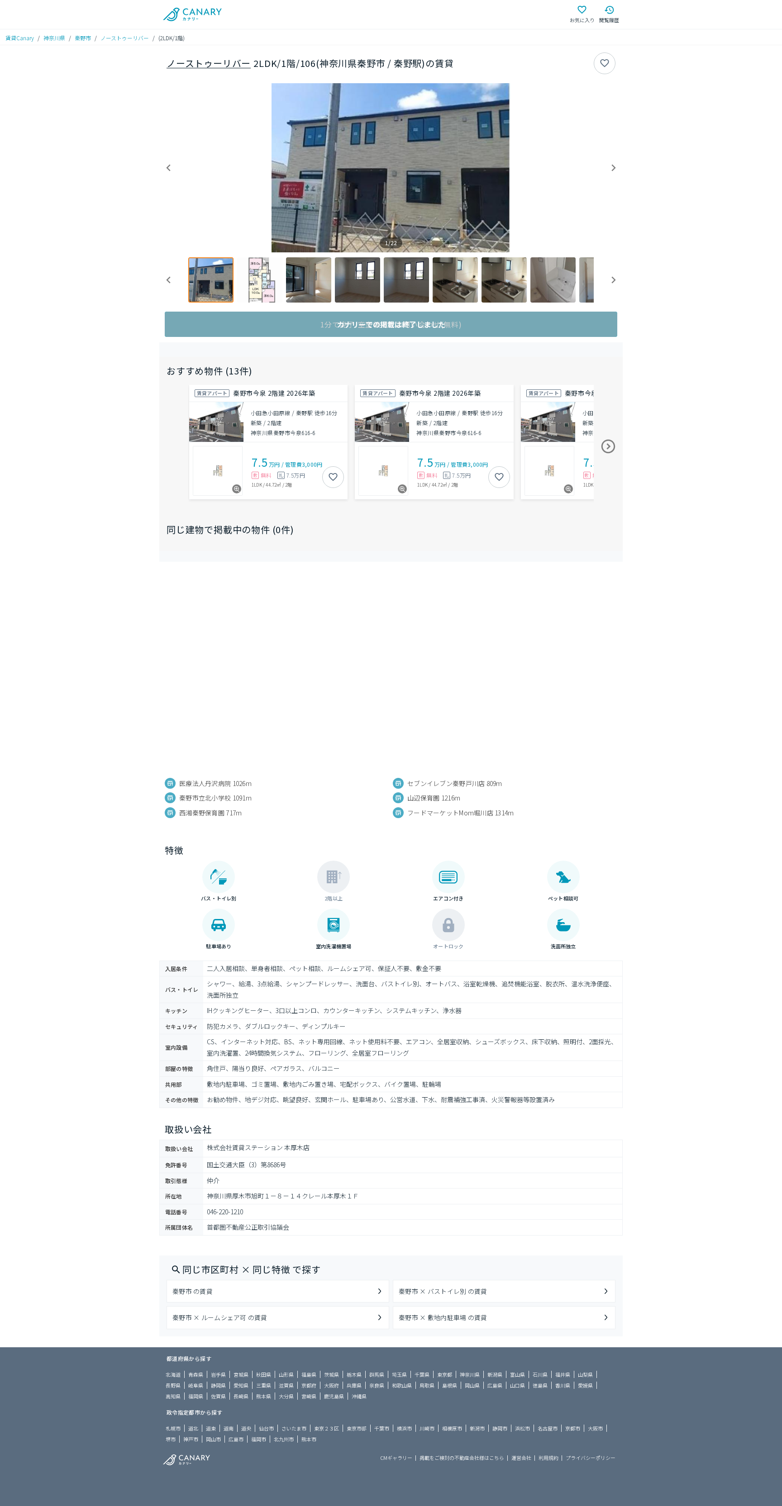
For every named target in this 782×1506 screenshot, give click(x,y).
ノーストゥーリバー (124, 38)
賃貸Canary (19, 38)
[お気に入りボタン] (604, 63)
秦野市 (83, 38)
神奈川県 (54, 38)
